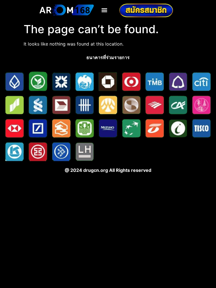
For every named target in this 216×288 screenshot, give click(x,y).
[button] (104, 10)
